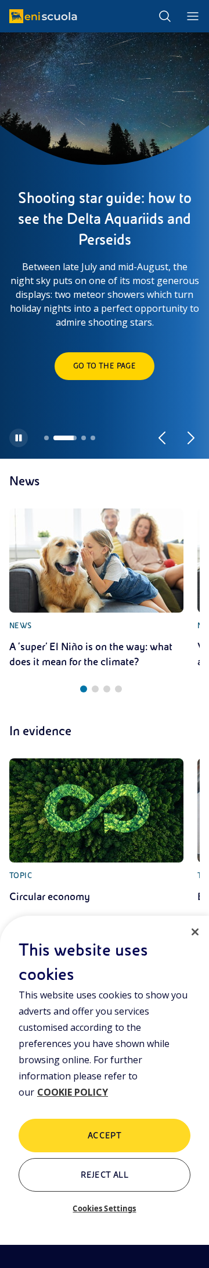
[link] (96, 588)
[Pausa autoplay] (18, 438)
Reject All (105, 1174)
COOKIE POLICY (72, 1092)
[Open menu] (193, 16)
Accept (105, 1135)
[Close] (195, 932)
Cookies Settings (104, 1208)
